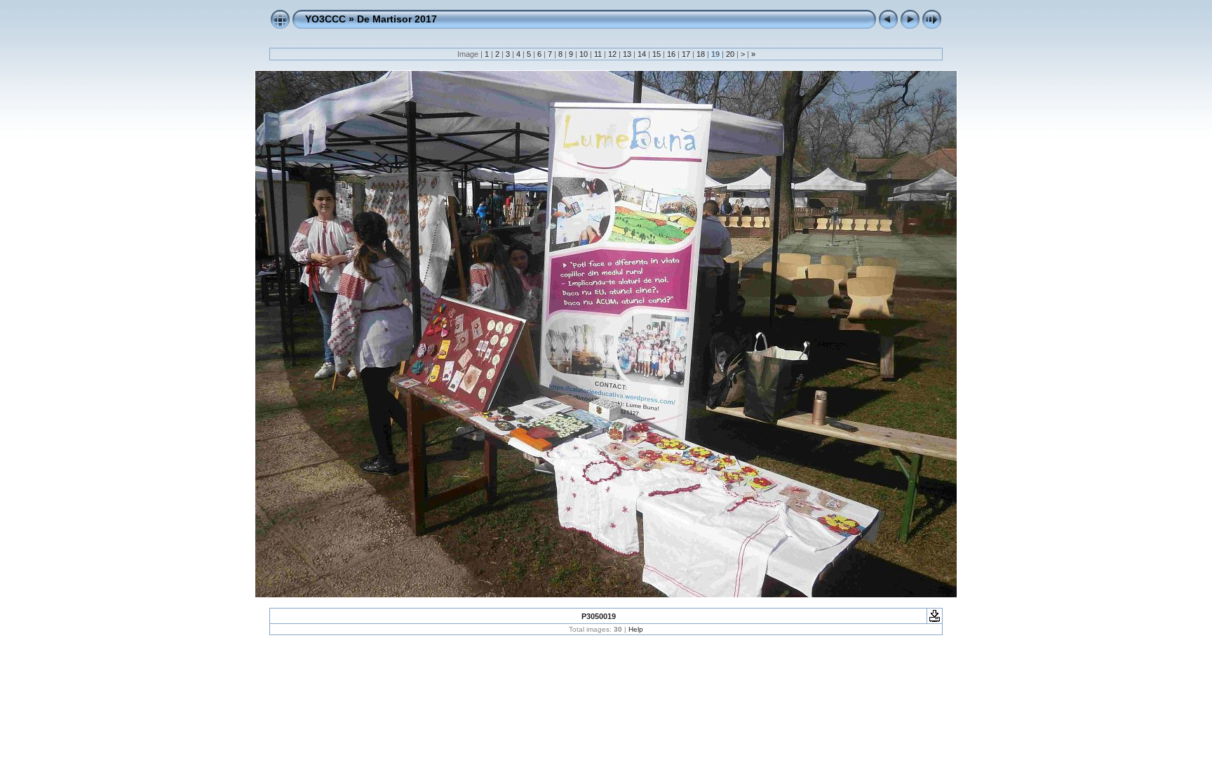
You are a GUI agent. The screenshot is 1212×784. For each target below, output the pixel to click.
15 (656, 54)
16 (671, 54)
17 (686, 54)
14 (641, 54)
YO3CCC (325, 19)
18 (700, 54)
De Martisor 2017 (397, 19)
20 (730, 54)
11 (598, 54)
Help (635, 629)
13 (627, 54)
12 (612, 54)
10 (583, 54)
